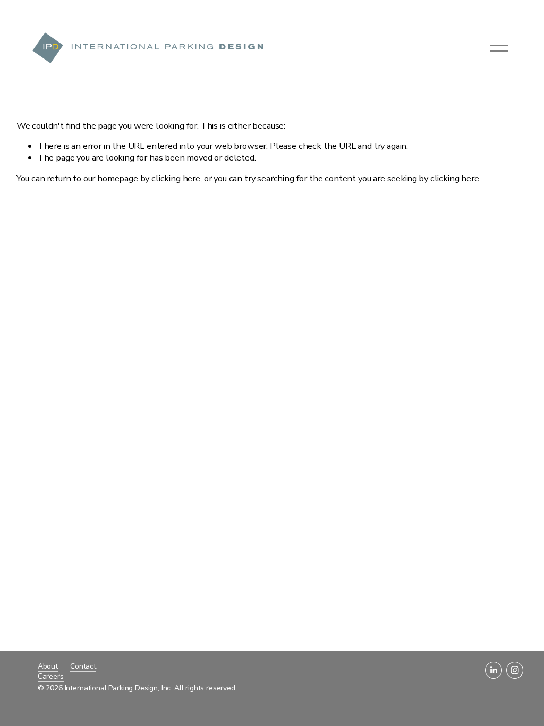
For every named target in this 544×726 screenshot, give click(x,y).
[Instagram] (514, 670)
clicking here (175, 178)
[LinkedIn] (493, 670)
